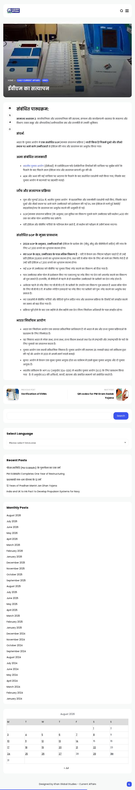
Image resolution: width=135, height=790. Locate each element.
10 (8, 741)
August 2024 (14, 657)
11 (26, 741)
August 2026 (14, 515)
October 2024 (15, 645)
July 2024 (12, 663)
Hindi (45, 80)
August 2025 (14, 586)
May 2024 (12, 675)
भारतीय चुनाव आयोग (33, 166)
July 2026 (12, 521)
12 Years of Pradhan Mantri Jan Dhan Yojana (32, 485)
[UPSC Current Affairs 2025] (13, 10)
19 (43, 747)
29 (94, 753)
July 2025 (12, 592)
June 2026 (12, 527)
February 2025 (15, 621)
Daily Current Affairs (28, 80)
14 (77, 741)
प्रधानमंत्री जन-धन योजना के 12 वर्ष (24, 479)
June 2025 (12, 598)
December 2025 (16, 562)
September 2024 (16, 651)
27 (60, 753)
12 (43, 741)
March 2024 (13, 686)
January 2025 (14, 627)
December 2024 (16, 633)
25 (26, 753)
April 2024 (12, 680)
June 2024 (13, 669)
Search (121, 415)
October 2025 (14, 574)
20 (60, 747)
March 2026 (13, 545)
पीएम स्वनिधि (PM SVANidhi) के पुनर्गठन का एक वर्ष (33, 467)
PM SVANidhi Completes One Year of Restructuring (36, 473)
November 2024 (16, 639)
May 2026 (12, 533)
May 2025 (12, 604)
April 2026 (12, 539)
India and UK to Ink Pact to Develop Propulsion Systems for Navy (43, 491)
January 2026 (14, 556)
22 (94, 747)
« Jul (66, 768)
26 (43, 753)
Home (10, 80)
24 (8, 753)
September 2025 (16, 580)
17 (8, 747)
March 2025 (13, 615)
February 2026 (15, 551)
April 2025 (12, 610)
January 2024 (14, 698)
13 (60, 741)
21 (77, 747)
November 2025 (16, 568)
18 (26, 747)
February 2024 (15, 692)
